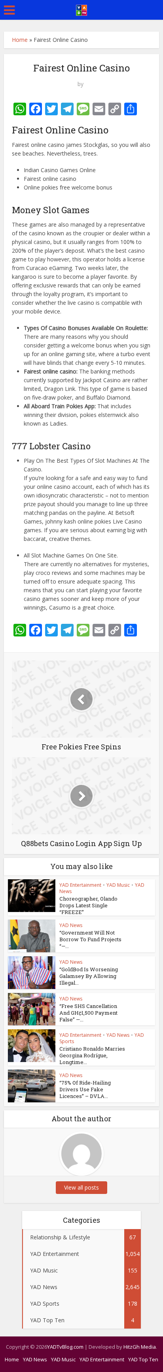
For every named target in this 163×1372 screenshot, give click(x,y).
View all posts (81, 1187)
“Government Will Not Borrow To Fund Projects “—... (90, 939)
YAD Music (118, 885)
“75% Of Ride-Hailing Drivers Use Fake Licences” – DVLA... (85, 1089)
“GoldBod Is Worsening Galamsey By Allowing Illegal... (88, 976)
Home (20, 39)
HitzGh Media (139, 1346)
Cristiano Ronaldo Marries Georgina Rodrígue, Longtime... (92, 1055)
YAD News (70, 925)
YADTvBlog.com (65, 1346)
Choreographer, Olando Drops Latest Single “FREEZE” (88, 905)
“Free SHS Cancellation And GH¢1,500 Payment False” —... (88, 1012)
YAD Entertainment (80, 885)
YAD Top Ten (143, 1359)
